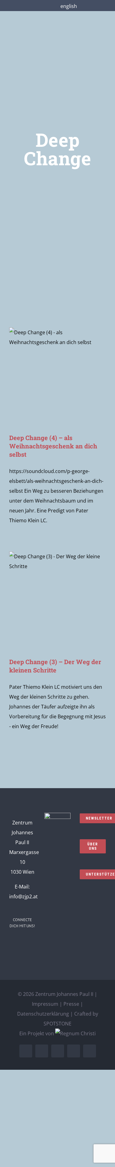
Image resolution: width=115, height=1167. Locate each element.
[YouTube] (14, 954)
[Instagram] (22, 942)
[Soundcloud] (31, 942)
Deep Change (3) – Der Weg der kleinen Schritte (55, 666)
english (68, 6)
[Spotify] (22, 954)
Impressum (45, 1004)
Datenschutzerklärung (43, 1013)
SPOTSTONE (57, 1023)
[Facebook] (14, 942)
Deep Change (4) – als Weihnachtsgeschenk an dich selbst (53, 446)
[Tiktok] (31, 954)
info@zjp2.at (23, 896)
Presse (71, 1004)
